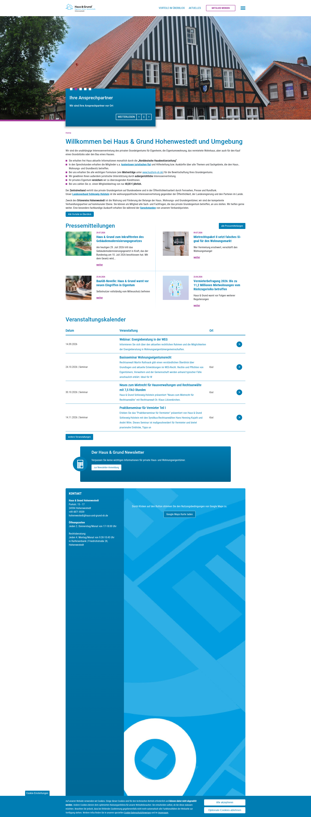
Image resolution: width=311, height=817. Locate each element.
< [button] (140, 116)
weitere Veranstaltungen (79, 436)
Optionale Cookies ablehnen (224, 810)
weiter (99, 264)
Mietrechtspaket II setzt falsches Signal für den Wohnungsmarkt (217, 239)
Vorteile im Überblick (172, 8)
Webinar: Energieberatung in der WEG (144, 339)
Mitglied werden (221, 8)
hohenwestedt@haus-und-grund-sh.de (88, 515)
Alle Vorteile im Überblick (79, 214)
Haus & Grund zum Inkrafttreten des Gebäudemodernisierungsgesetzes (120, 239)
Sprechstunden (148, 207)
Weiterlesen (126, 116)
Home (68, 133)
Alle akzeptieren (224, 802)
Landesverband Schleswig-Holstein (90, 194)
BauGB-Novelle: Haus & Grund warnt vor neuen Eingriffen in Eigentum (122, 283)
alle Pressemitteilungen (232, 225)
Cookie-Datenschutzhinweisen (137, 812)
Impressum (163, 812)
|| (144, 116)
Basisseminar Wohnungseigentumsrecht (145, 357)
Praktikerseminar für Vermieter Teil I (143, 408)
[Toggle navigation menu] (243, 8)
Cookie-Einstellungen (37, 793)
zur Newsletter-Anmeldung (106, 467)
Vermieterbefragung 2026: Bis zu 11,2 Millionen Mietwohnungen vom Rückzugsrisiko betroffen (217, 285)
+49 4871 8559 (76, 511)
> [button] (149, 116)
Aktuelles (195, 8)
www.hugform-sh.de (152, 172)
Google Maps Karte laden (179, 514)
